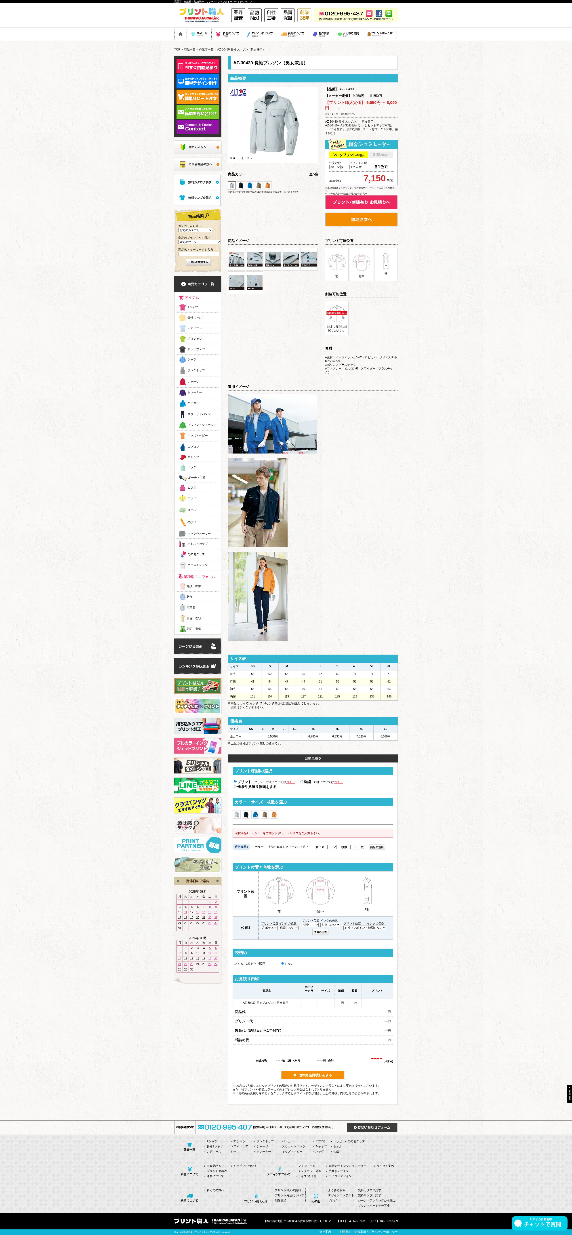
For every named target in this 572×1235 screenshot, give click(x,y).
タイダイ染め (385, 1166)
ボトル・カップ (197, 543)
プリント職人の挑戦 (288, 1190)
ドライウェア (196, 349)
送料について (215, 1176)
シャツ (191, 359)
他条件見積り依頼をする (257, 787)
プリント (244, 782)
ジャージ (193, 381)
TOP (177, 49)
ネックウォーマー (199, 533)
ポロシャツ (194, 338)
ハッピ (191, 498)
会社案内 (325, 1231)
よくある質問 (336, 1190)
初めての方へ (215, 1190)
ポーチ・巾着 (197, 477)
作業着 (191, 607)
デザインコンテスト (341, 1195)
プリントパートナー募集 (374, 1205)
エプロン (193, 447)
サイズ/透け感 (307, 1176)
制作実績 (280, 1200)
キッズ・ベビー (197, 435)
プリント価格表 (217, 1171)
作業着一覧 (206, 49)
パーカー (193, 403)
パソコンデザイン (340, 1176)
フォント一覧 (306, 1166)
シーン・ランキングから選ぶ (377, 1200)
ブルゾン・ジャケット (202, 425)
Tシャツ (192, 307)
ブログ (332, 1200)
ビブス (191, 487)
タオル (191, 510)
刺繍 (307, 782)
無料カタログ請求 (369, 1190)
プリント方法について (289, 1195)
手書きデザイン (338, 1171)
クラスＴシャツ (197, 565)
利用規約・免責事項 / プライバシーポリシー (369, 1231)
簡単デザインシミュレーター (347, 1166)
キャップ (193, 457)
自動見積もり (215, 1166)
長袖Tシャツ (195, 317)
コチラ (290, 782)
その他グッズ (196, 554)
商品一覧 (190, 49)
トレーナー (194, 392)
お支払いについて (245, 1166)
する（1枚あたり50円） (252, 963)
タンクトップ (196, 370)
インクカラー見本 (309, 1171)
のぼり (191, 522)
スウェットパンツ (199, 414)
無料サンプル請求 (369, 1195)
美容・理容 (194, 618)
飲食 (189, 596)
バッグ (191, 467)
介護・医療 (194, 586)
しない (289, 963)
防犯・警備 (194, 628)
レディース (194, 328)
